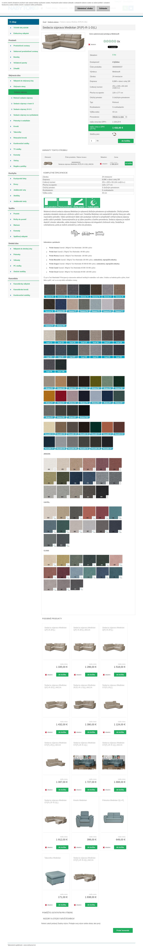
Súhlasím (103, 8)
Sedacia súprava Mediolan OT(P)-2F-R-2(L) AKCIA (84, 859)
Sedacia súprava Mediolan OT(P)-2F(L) (113, 686)
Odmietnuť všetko (85, 8)
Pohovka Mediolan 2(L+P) (113, 800)
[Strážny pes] (114, 133)
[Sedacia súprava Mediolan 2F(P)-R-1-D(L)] (63, 33)
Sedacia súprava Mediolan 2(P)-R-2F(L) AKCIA (55, 686)
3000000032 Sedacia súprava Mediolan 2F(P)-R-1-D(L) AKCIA (75, 163)
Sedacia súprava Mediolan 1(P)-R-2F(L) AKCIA (84, 629)
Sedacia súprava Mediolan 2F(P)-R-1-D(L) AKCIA (84, 686)
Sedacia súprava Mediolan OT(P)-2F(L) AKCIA (55, 744)
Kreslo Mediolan (80, 800)
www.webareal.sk (29, 945)
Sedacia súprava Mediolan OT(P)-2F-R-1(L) (84, 744)
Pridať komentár (123, 930)
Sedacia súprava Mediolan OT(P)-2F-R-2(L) (55, 801)
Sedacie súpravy (53, 22)
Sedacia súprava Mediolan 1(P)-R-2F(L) (55, 629)
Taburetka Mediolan (52, 858)
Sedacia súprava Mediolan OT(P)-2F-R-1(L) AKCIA (113, 744)
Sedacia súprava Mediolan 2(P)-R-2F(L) (113, 629)
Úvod (44, 22)
